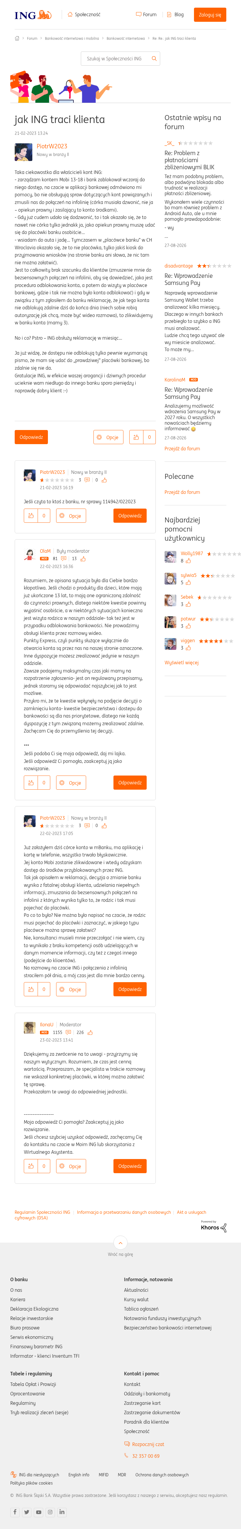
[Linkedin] (62, 1512)
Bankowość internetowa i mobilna (72, 38)
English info (78, 1474)
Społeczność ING (17, 38)
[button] (136, 437)
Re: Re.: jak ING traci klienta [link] (174, 38)
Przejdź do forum (182, 448)
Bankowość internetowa (126, 38)
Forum (150, 14)
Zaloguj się (210, 15)
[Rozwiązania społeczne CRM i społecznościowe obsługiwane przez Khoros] (213, 1226)
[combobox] (120, 59)
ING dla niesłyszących (39, 1474)
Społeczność (88, 14)
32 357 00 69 (146, 1456)
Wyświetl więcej (182, 662)
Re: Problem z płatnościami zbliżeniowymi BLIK (189, 160)
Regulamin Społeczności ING (42, 1212)
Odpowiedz (31, 437)
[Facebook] (15, 1512)
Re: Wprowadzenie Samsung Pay (189, 279)
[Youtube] (38, 1512)
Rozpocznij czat (148, 1444)
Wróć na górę (120, 1254)
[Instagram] (50, 1512)
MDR (122, 1474)
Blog (179, 14)
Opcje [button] (112, 437)
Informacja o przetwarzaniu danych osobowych (124, 1212)
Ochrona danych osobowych (162, 1474)
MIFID (103, 1474)
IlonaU (46, 1024)
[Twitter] (26, 1512)
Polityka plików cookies (31, 1483)
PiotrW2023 (52, 146)
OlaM (45, 551)
